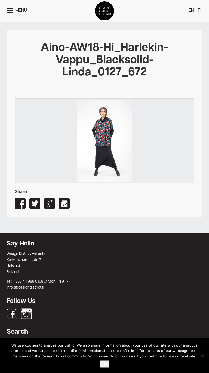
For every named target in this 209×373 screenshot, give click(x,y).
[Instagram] (26, 313)
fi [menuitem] (199, 11)
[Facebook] (12, 313)
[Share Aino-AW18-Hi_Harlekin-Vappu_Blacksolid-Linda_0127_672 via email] (64, 203)
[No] (202, 356)
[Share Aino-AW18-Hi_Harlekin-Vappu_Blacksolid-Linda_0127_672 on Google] (49, 203)
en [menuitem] (191, 11)
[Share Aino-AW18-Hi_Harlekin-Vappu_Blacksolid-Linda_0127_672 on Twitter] (34, 203)
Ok (104, 364)
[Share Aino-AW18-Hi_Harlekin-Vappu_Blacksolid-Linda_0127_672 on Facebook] (20, 203)
